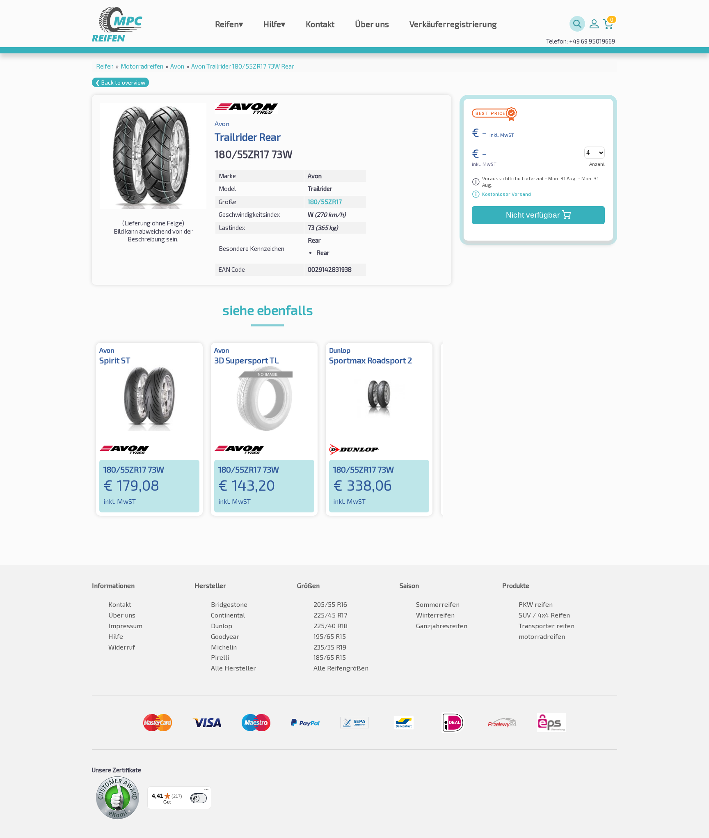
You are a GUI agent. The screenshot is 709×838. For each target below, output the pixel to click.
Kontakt (320, 24)
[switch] (198, 798)
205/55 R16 (330, 604)
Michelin (224, 647)
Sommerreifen (438, 604)
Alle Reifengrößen (340, 668)
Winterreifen (435, 615)
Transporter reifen (546, 625)
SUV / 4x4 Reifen (544, 615)
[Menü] (206, 791)
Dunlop (221, 625)
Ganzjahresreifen (441, 625)
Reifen (229, 24)
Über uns (372, 24)
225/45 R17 (330, 615)
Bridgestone (229, 604)
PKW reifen (536, 604)
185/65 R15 (329, 657)
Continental (228, 615)
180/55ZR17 (325, 201)
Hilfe (274, 24)
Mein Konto (594, 23)
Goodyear (225, 636)
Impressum (125, 625)
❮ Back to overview (120, 82)
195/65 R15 (329, 636)
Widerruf (121, 647)
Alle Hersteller (233, 668)
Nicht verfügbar (533, 215)
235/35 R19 (329, 647)
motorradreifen (542, 636)
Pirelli (220, 657)
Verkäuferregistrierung (453, 24)
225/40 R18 (330, 625)
